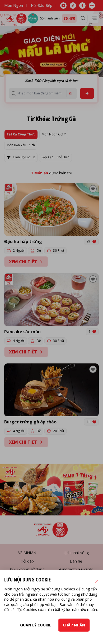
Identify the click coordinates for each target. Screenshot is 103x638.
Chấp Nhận (74, 624)
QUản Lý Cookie (35, 624)
